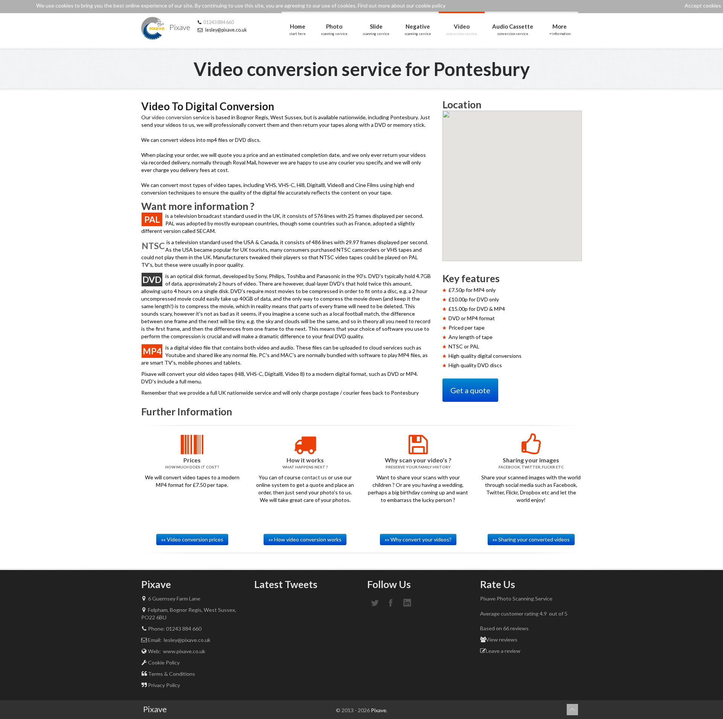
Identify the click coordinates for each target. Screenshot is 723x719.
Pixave (179, 27)
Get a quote (470, 390)
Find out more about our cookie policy (401, 5)
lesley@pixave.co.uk (226, 30)
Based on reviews (504, 628)
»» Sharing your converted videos (531, 539)
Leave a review (503, 651)
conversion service (461, 29)
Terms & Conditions (171, 673)
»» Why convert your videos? (418, 539)
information (561, 29)
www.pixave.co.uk (183, 651)
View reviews (501, 639)
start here (297, 29)
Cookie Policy (163, 662)
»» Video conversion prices (192, 539)
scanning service (334, 29)
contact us (314, 477)
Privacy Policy (163, 685)
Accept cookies (703, 5)
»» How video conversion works (305, 539)
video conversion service (181, 117)
